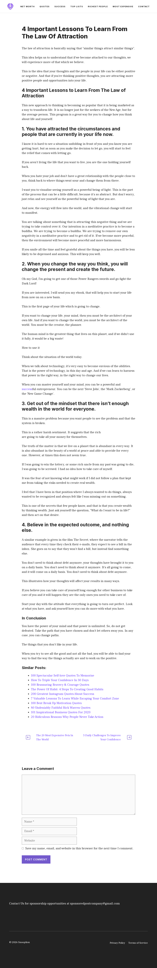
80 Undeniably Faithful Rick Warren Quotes (60, 708)
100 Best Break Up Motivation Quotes (56, 703)
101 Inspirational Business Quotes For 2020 (60, 712)
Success (59, 6)
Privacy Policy (117, 943)
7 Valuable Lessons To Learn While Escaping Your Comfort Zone (75, 699)
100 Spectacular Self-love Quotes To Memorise (62, 676)
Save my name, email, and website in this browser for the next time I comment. (79, 848)
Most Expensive (123, 6)
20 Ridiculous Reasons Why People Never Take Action (67, 717)
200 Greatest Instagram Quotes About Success (62, 694)
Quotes (45, 6)
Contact (144, 6)
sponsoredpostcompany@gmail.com (95, 904)
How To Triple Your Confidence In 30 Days (60, 680)
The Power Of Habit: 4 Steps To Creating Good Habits (67, 689)
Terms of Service (138, 943)
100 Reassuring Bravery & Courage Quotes (60, 685)
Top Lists (76, 6)
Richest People (98, 6)
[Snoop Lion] (10, 6)
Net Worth (27, 6)
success (27, 389)
